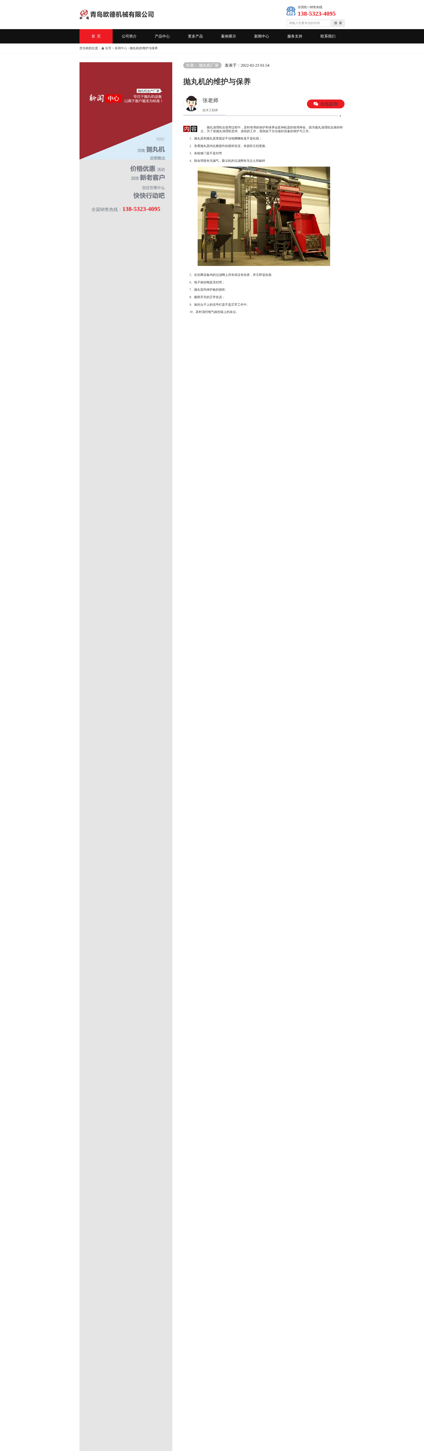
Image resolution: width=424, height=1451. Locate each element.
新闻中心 (261, 36)
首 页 (96, 36)
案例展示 (228, 36)
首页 (108, 48)
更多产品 (195, 36)
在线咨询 (329, 104)
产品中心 (162, 36)
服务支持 (294, 36)
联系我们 (327, 36)
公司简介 (129, 36)
